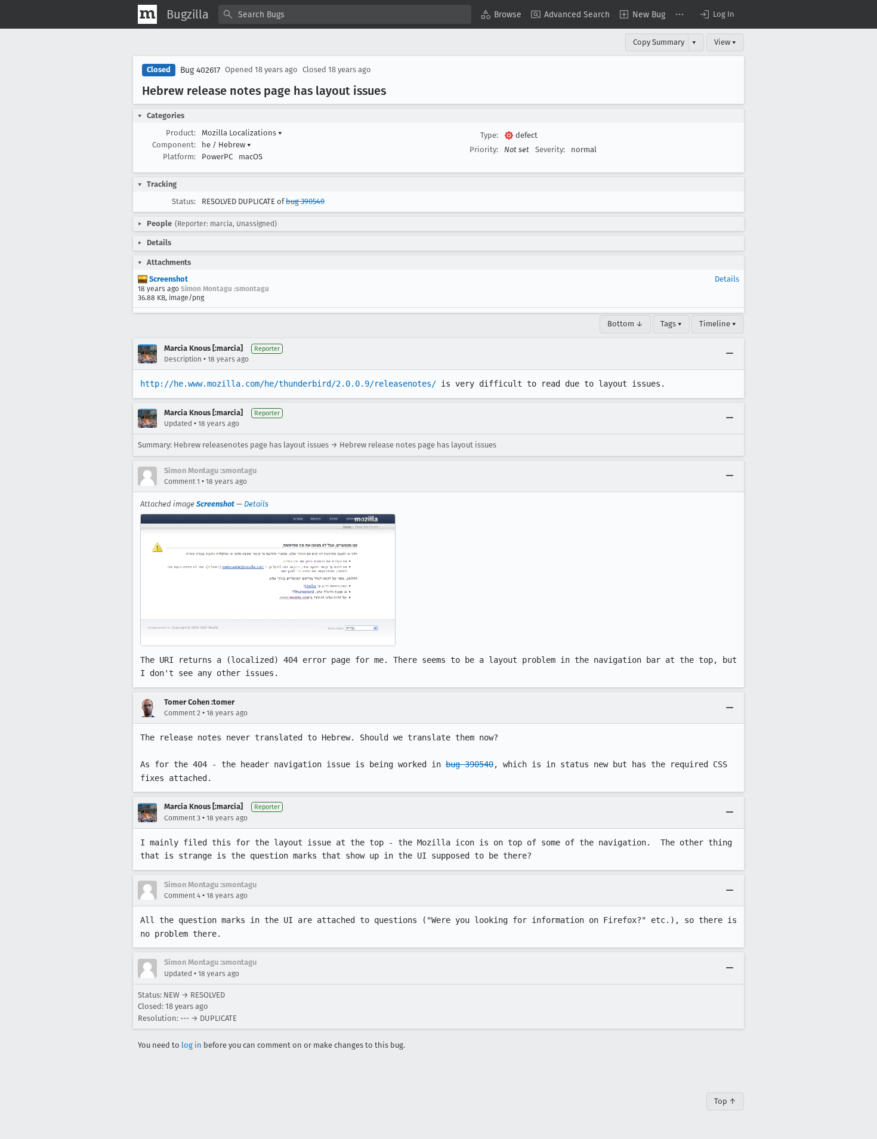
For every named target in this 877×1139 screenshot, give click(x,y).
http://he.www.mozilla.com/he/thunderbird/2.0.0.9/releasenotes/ (288, 383)
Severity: (550, 149)
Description (183, 359)
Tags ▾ (671, 323)
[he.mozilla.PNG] (268, 580)
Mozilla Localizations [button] (242, 132)
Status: (184, 201)
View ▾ (725, 42)
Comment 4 (182, 895)
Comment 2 (182, 713)
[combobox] (344, 14)
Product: (181, 132)
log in (191, 1045)
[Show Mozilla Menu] (147, 14)
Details (727, 278)
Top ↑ (725, 1101)
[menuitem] (501, 14)
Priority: (484, 149)
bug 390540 (305, 201)
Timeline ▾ (717, 323)
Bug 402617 (200, 70)
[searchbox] (344, 14)
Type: (489, 135)
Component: (174, 144)
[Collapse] (729, 353)
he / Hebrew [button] (226, 144)
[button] (716, 14)
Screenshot (167, 278)
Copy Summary (658, 42)
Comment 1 (182, 481)
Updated (178, 423)
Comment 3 (182, 818)
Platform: (179, 156)
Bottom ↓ (625, 323)
